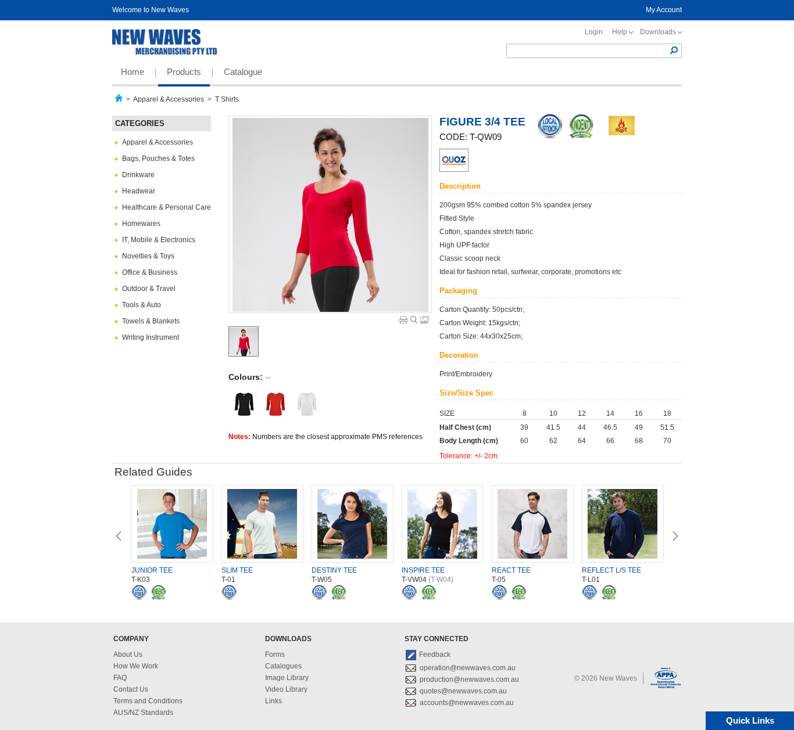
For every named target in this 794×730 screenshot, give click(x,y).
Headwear (138, 191)
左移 (118, 536)
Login (594, 32)
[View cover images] (424, 319)
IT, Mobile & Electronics (158, 240)
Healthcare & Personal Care (166, 207)
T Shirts (227, 99)
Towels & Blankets (151, 321)
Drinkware (138, 175)
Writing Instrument (150, 337)
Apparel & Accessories (168, 99)
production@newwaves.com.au (469, 679)
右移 (675, 536)
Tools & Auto (141, 305)
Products (184, 72)
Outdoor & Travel (149, 289)
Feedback (434, 654)
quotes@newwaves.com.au (463, 691)
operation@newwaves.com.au (468, 668)
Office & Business (149, 272)
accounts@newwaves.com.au (467, 703)
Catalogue (243, 72)
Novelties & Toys (148, 256)
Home (132, 72)
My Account (664, 10)
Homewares (141, 224)
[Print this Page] (403, 319)
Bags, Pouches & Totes (158, 158)
